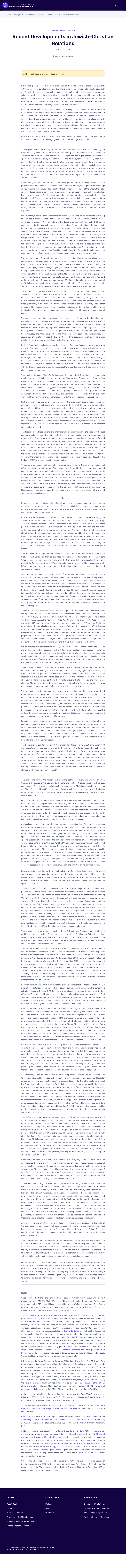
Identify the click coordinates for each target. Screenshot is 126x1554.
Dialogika (17, 15)
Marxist (49, 1321)
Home (9, 15)
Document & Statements (94, 1504)
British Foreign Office (87, 1443)
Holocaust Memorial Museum (47, 1437)
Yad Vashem (32, 1386)
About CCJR (12, 1504)
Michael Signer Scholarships (19, 1526)
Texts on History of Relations (96, 1517)
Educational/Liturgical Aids (95, 1512)
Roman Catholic (54, 15)
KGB (27, 1321)
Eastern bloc (39, 1321)
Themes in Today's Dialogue (96, 1508)
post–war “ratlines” (87, 1453)
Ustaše (58, 1450)
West (64, 1325)
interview (67, 1350)
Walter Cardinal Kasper (71, 15)
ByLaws (10, 1508)
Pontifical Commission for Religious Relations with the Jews (49, 1408)
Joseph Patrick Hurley (45, 1446)
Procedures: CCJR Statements (20, 1517)
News (47, 1508)
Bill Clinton (78, 1431)
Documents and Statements (34, 15)
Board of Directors (15, 1512)
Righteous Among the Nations (91, 1383)
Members (49, 1512)
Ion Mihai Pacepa (55, 1315)
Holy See (99, 1405)
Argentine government (59, 1443)
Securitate (34, 1315)
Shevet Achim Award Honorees (20, 1521)
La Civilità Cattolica (70, 1331)
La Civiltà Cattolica (77, 1346)
